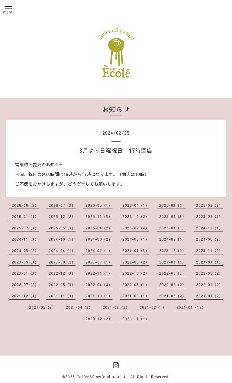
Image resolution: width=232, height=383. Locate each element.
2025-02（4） (135, 227)
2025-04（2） (98, 227)
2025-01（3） (172, 227)
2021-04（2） (79, 307)
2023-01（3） (25, 273)
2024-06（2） (209, 239)
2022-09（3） (172, 273)
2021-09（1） (135, 295)
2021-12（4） (25, 295)
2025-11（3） (98, 216)
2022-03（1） (135, 284)
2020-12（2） (98, 318)
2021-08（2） (172, 295)
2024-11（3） (25, 239)
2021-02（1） (153, 307)
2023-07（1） (98, 262)
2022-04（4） (98, 284)
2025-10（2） (135, 216)
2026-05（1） (98, 205)
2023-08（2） (62, 262)
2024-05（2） (25, 250)
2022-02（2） (172, 284)
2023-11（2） (209, 250)
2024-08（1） (135, 239)
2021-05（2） (42, 307)
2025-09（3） (172, 216)
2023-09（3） (25, 262)
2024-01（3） (135, 250)
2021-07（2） (209, 295)
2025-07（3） (25, 227)
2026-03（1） (172, 205)
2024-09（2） (98, 239)
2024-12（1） (209, 227)
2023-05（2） (135, 262)
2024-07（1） (172, 239)
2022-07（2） (25, 284)
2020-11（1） (135, 318)
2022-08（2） (209, 273)
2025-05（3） (62, 227)
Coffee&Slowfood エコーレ (101, 376)
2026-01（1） (25, 216)
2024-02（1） (98, 250)
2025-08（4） (209, 216)
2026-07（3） (62, 205)
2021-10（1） (98, 295)
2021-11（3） (62, 295)
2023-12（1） (172, 250)
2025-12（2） (62, 216)
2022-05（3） (62, 284)
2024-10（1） (62, 239)
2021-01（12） (191, 307)
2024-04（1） (62, 250)
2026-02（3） (209, 205)
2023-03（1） (209, 262)
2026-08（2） (25, 205)
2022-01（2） (209, 284)
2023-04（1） (172, 262)
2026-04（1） (135, 205)
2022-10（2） (135, 273)
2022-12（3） (62, 273)
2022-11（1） (98, 273)
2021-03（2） (116, 307)
